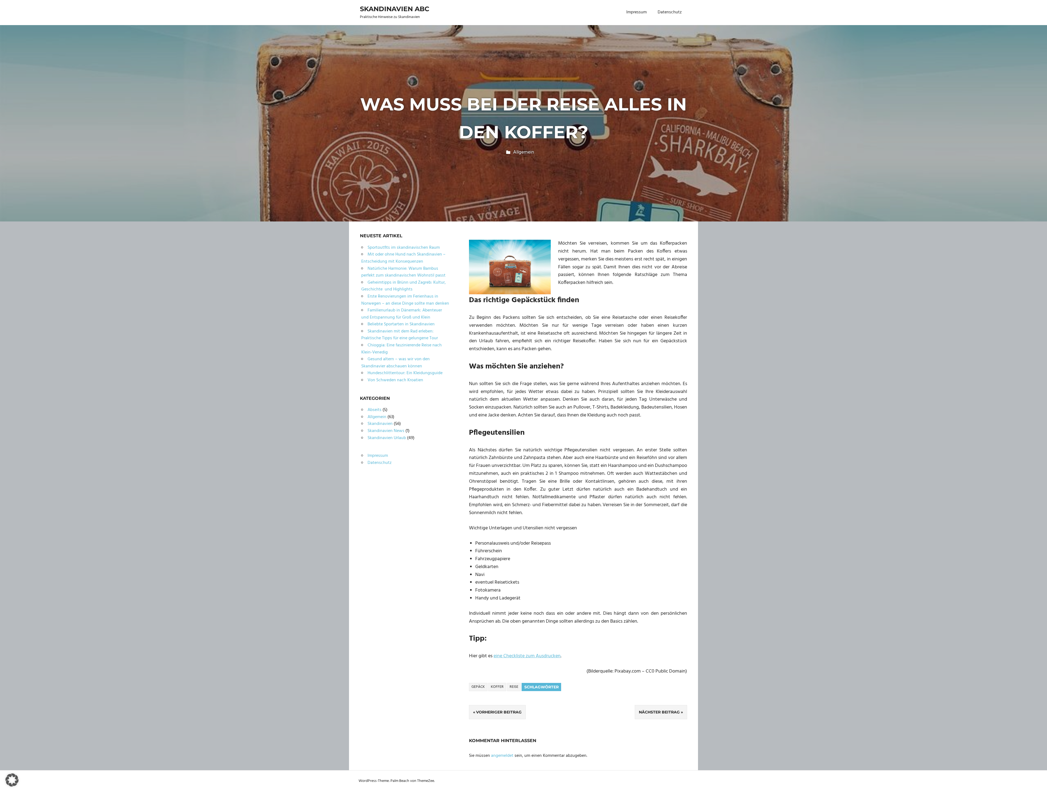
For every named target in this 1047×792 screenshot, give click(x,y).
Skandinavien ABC (394, 9)
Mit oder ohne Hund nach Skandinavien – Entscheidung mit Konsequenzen (403, 258)
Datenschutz (670, 12)
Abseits (374, 409)
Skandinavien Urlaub (387, 438)
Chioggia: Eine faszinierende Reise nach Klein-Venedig (401, 349)
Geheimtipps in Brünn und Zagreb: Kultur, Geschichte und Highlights (403, 286)
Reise (514, 687)
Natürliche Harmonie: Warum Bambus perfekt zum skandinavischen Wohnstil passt (403, 272)
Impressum (636, 12)
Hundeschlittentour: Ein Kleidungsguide (405, 373)
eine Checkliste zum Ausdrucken (527, 656)
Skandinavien (380, 423)
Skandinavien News (386, 430)
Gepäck (478, 687)
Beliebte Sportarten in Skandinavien (401, 324)
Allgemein (523, 152)
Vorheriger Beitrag (499, 712)
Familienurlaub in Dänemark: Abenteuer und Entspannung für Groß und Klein (401, 314)
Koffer (497, 687)
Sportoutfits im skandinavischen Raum (404, 247)
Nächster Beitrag (659, 712)
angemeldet (502, 755)
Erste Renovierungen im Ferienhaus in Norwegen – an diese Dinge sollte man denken (405, 300)
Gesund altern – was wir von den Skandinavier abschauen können (395, 363)
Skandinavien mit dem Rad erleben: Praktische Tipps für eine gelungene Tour (399, 335)
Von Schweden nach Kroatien (395, 380)
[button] (12, 780)
